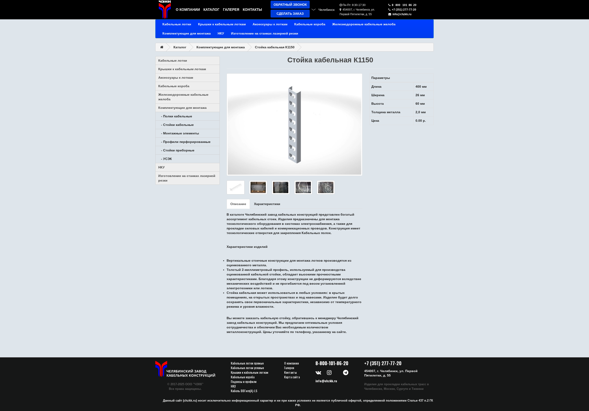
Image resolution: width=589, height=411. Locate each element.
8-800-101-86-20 (331, 363)
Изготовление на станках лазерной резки (264, 33)
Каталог (211, 10)
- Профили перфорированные (184, 142)
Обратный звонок (290, 4)
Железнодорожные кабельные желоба (364, 24)
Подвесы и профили (244, 381)
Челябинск (326, 10)
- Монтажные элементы (178, 133)
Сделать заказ (290, 13)
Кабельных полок (316, 233)
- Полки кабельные (175, 116)
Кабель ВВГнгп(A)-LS (244, 390)
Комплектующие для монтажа (186, 33)
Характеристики (267, 204)
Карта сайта (292, 377)
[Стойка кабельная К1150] (294, 124)
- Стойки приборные (176, 150)
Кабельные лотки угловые (247, 367)
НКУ (221, 33)
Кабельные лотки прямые (247, 363)
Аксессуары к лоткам (270, 24)
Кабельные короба (309, 24)
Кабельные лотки (176, 24)
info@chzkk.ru (401, 14)
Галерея (231, 10)
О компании (188, 10)
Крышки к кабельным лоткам (222, 24)
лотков (317, 260)
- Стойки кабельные (176, 125)
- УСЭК (165, 159)
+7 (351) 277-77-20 (403, 9)
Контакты (252, 10)
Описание (238, 204)
